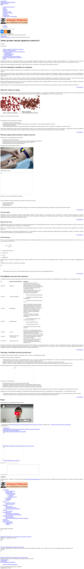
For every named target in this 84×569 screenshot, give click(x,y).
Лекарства (10, 495)
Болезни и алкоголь (10, 517)
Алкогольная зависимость (9, 6)
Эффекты (8, 524)
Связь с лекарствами (7, 521)
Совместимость (9, 523)
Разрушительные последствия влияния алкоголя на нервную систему (25, 424)
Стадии (7, 500)
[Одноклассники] (5, 31)
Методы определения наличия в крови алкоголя (14, 51)
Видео (4, 58)
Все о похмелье (9, 506)
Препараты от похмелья (11, 507)
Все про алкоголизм (10, 491)
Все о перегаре (9, 511)
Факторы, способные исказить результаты (12, 57)
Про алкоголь (6, 15)
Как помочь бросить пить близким (13, 514)
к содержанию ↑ (79, 87)
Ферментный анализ (9, 54)
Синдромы (8, 499)
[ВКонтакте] (2, 31)
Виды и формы (9, 492)
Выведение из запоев (10, 502)
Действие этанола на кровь (9, 50)
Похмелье (5, 9)
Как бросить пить (7, 11)
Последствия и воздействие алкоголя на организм (17, 518)
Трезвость (5, 14)
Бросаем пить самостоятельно (12, 513)
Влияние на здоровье (8, 12)
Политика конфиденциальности (10, 564)
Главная (5, 25)
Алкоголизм (6, 489)
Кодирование (11, 494)
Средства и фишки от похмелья (13, 508)
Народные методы (12, 496)
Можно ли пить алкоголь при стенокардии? (61, 424)
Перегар (5, 10)
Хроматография (8, 52)
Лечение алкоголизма (10, 493)
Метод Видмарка (8, 55)
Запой (4, 8)
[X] (8, 31)
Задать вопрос (4, 36)
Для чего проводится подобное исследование (13, 49)
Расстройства (9, 498)
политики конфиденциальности (33, 479)
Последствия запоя (10, 504)
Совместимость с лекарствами (10, 16)
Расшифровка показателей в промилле (11, 56)
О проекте (5, 27)
